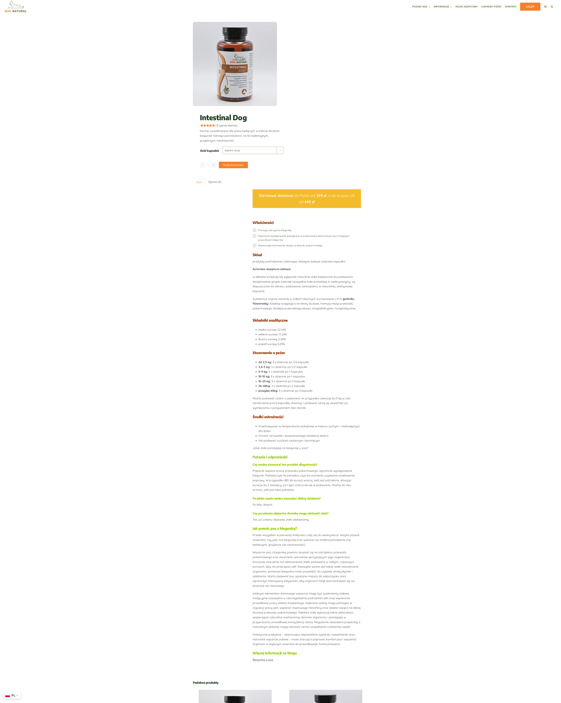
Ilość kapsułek (209, 150)
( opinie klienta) (226, 125)
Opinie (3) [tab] (214, 182)
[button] (552, 6)
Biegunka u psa (263, 659)
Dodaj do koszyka (233, 164)
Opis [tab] (199, 182)
